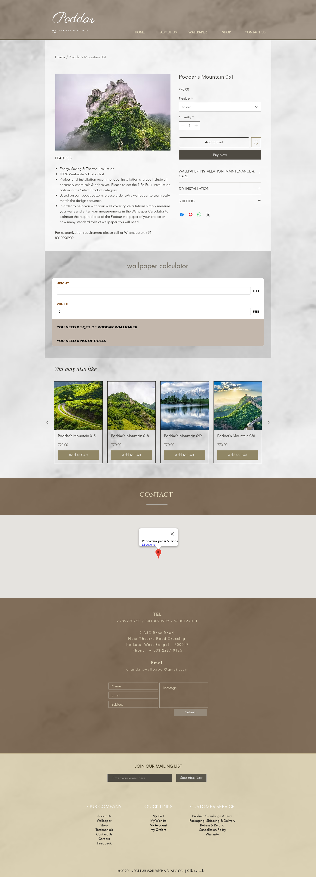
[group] (158, 422)
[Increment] (196, 126)
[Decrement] (182, 126)
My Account (158, 825)
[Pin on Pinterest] (190, 214)
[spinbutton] (189, 126)
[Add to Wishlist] (256, 142)
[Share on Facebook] (182, 214)
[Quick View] (78, 406)
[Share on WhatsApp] (199, 214)
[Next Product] (268, 422)
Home (60, 57)
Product (186, 98)
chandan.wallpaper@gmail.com (157, 669)
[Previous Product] (47, 422)
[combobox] (220, 107)
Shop (104, 825)
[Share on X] (208, 214)
